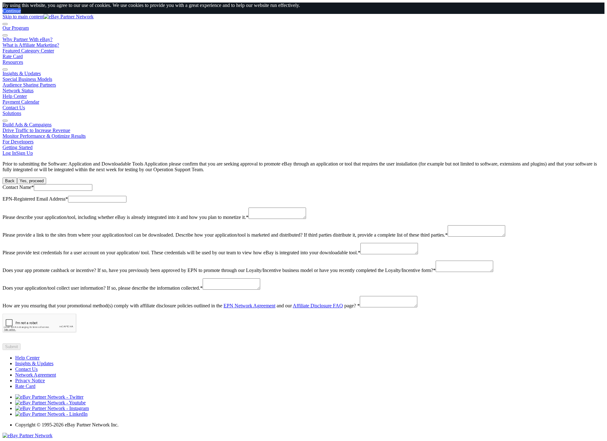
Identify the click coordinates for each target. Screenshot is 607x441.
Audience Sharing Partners (29, 85)
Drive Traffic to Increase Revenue (36, 130)
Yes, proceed (32, 180)
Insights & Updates (22, 73)
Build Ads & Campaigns (27, 124)
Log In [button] (9, 153)
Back (10, 180)
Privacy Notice (30, 380)
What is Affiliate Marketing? (31, 45)
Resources (13, 62)
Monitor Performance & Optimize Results (44, 136)
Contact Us (14, 107)
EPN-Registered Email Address (35, 199)
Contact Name (18, 187)
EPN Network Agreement (249, 305)
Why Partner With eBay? (27, 39)
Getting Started (18, 147)
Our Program (16, 28)
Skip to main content (23, 16)
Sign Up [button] (24, 153)
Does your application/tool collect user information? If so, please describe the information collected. (103, 288)
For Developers (18, 141)
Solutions (12, 113)
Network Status (18, 90)
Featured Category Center (28, 50)
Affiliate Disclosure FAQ (318, 305)
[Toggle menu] (5, 24)
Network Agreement (35, 375)
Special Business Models (27, 79)
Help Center (15, 96)
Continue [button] (12, 11)
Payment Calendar (21, 102)
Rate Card (13, 56)
